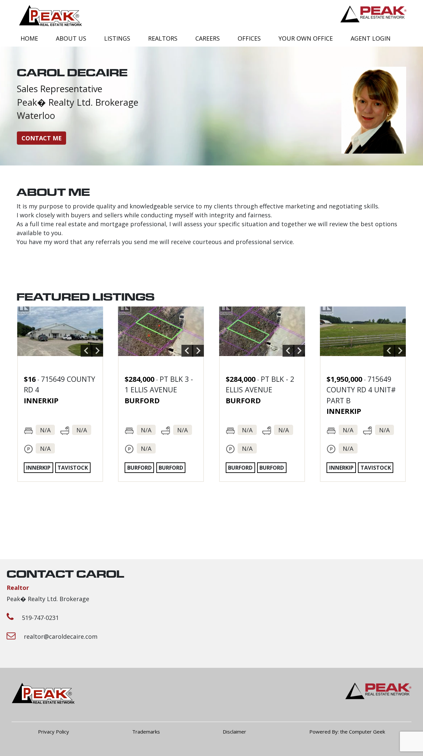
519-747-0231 (40, 618)
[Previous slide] (187, 351)
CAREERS (207, 38)
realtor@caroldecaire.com (60, 636)
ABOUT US (71, 38)
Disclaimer (234, 731)
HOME (29, 38)
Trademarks (146, 731)
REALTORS (162, 38)
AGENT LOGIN (371, 38)
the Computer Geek (362, 731)
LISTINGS (117, 38)
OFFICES (249, 38)
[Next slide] (97, 351)
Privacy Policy (53, 731)
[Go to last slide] (87, 351)
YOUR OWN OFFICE (306, 38)
